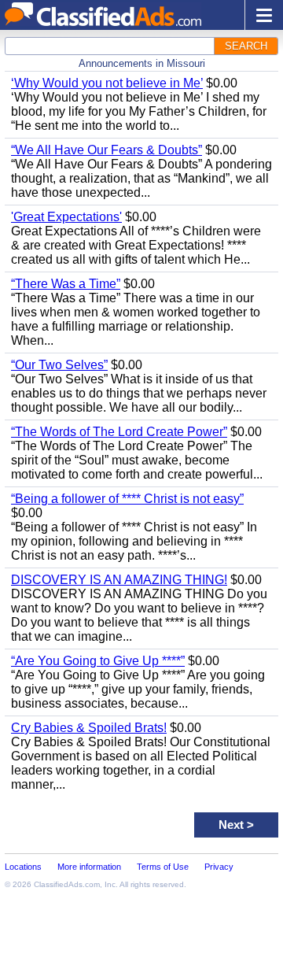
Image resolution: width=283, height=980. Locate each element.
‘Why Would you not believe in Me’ (107, 83)
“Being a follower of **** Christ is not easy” (127, 498)
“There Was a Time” (65, 283)
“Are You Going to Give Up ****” (98, 661)
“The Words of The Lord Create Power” (119, 431)
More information (89, 866)
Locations (23, 866)
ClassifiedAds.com (67, 884)
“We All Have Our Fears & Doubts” (106, 150)
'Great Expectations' (66, 217)
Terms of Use (163, 866)
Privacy (218, 866)
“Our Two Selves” (59, 365)
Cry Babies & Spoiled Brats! (89, 727)
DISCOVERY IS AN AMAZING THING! (119, 579)
